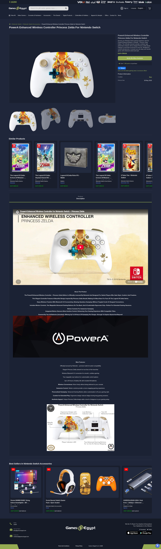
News (119, 15)
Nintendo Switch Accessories (31, 24)
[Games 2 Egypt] (18, 8)
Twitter (150, 529)
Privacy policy (79, 545)
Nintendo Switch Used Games (104, 181)
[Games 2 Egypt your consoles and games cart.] (149, 8)
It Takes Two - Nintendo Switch (129, 177)
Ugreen (125, 508)
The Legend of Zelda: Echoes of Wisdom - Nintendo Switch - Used (104, 177)
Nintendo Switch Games (16, 181)
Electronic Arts (125, 183)
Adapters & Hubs (127, 506)
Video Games (22, 15)
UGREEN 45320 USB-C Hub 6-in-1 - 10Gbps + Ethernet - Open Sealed (133, 502)
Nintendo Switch (17, 24)
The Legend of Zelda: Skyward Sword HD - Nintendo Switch (42, 177)
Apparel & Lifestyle (96, 15)
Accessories (47, 15)
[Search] (66, 8)
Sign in (126, 8)
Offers (106, 15)
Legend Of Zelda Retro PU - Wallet (69, 177)
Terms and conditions (63, 545)
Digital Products (68, 15)
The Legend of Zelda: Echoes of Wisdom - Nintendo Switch (17, 177)
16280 (14, 2)
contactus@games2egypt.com (21, 536)
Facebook (143, 529)
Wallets (62, 181)
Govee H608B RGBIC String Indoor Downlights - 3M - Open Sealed (20, 502)
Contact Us (113, 15)
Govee (12, 508)
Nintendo (12, 183)
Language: (133, 8)
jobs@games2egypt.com (20, 530)
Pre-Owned (56, 15)
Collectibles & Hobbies (82, 15)
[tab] (80, 197)
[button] (10, 164)
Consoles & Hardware (34, 15)
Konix (47, 508)
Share (123, 68)
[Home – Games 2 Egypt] (9, 24)
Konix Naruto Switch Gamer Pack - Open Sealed (55, 502)
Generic (62, 183)
